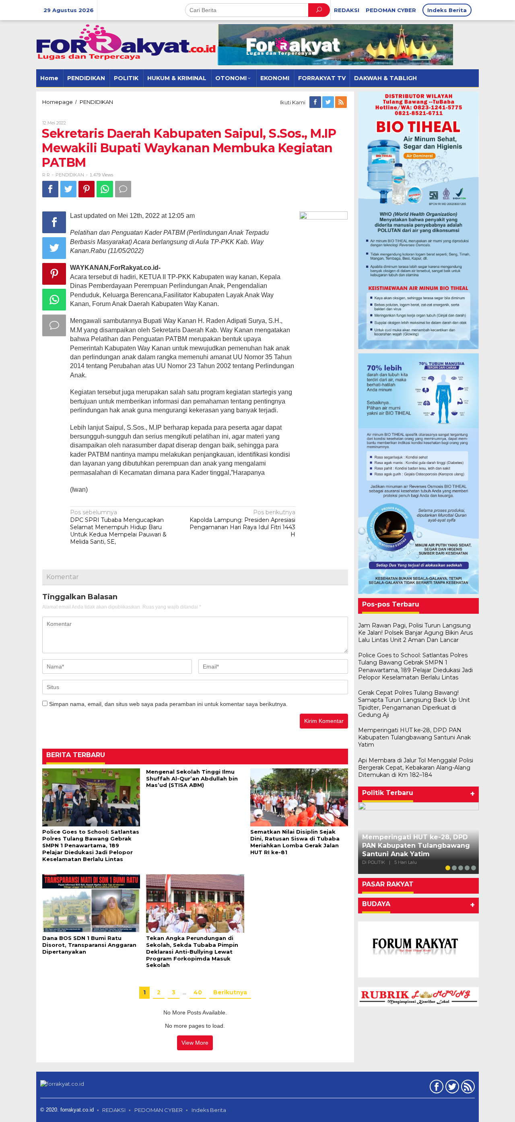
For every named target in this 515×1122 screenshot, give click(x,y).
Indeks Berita (209, 1110)
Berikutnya (230, 992)
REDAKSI (114, 1110)
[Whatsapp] (105, 189)
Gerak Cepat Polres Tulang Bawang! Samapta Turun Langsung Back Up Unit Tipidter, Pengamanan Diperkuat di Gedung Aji (414, 703)
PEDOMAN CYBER (158, 1110)
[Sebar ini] (50, 189)
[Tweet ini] (68, 189)
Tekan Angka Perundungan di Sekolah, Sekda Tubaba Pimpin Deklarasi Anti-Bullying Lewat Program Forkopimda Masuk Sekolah (192, 952)
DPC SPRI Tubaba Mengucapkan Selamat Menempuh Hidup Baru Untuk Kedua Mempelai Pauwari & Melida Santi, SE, (118, 527)
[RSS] (341, 102)
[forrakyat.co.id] (126, 42)
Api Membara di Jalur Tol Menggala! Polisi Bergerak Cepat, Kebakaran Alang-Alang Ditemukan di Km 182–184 (415, 767)
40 (198, 992)
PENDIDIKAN (70, 175)
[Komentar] (123, 189)
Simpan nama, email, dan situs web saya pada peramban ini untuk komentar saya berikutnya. (168, 704)
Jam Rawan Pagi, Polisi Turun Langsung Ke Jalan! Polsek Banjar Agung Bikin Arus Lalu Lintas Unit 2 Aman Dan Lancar (415, 633)
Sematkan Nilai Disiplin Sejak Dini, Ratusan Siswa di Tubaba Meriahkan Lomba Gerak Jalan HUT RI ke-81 (295, 841)
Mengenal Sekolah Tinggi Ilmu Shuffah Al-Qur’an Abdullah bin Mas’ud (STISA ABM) (192, 778)
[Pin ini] (86, 189)
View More (194, 1042)
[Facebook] (315, 102)
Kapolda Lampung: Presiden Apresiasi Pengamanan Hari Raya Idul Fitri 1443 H (242, 523)
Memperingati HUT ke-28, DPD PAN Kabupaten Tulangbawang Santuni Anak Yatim (414, 737)
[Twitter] (328, 102)
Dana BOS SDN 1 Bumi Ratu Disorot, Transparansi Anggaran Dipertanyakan (89, 945)
